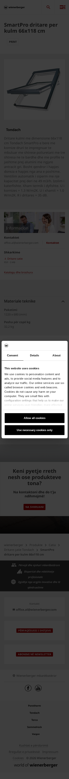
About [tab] (56, 355)
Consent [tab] (12, 355)
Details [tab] (34, 355)
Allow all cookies (34, 418)
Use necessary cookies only (34, 430)
